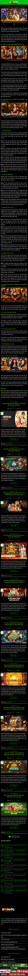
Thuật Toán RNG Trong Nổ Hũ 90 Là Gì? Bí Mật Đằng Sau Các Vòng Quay (14, 493)
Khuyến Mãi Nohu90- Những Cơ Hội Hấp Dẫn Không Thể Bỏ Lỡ (14, 404)
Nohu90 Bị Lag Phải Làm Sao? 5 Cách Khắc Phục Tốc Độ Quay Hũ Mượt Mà (14, 708)
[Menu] (2, 2)
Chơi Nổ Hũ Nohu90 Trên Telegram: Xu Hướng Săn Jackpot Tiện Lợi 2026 (14, 581)
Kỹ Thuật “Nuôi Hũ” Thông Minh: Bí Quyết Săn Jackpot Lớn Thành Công (14, 753)
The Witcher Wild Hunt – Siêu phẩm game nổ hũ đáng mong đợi (15, 891)
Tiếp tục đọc (14, 439)
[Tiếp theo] (18, 837)
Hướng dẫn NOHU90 (9, 443)
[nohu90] (14, 2)
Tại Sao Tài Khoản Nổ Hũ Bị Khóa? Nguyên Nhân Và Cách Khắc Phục (14, 623)
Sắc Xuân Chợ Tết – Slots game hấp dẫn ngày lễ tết (15, 881)
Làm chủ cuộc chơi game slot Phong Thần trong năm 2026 (15, 845)
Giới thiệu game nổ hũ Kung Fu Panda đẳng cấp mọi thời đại (15, 855)
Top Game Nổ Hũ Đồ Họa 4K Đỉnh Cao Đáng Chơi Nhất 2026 (14, 536)
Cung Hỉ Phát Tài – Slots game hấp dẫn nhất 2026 (14, 876)
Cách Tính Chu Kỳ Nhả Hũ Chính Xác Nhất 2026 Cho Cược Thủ (14, 796)
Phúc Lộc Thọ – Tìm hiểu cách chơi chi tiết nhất (15, 865)
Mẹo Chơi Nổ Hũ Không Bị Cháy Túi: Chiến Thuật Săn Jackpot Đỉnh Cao (14, 666)
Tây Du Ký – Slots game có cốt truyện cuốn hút (15, 886)
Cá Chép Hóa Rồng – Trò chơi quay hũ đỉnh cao (15, 850)
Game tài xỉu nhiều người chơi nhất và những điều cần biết (14, 449)
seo (20, 408)
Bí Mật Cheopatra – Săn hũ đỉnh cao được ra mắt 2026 (14, 870)
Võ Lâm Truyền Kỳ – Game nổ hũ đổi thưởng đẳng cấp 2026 (14, 860)
